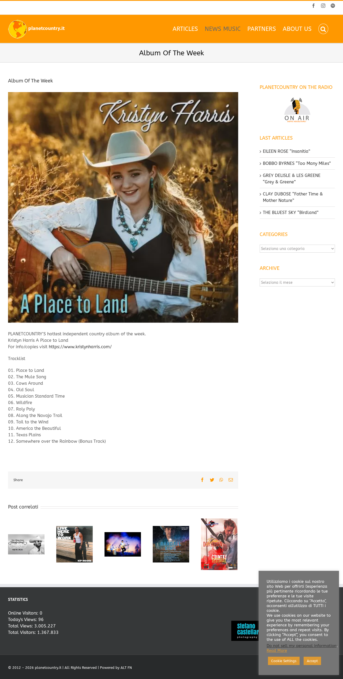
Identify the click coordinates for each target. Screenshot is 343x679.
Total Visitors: (22, 632)
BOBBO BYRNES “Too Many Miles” (297, 163)
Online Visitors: (24, 613)
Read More (277, 650)
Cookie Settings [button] (283, 661)
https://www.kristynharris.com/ (80, 346)
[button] (323, 29)
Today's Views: (23, 619)
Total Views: (21, 626)
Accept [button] (312, 661)
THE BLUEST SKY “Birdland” (291, 212)
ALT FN (126, 668)
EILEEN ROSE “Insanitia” (286, 151)
